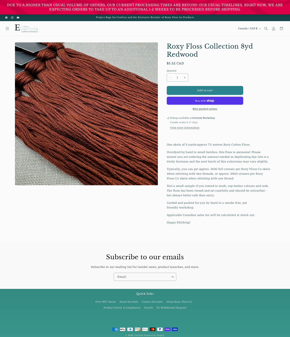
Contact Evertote (152, 302)
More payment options (205, 109)
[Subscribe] (172, 277)
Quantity (172, 71)
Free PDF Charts (105, 302)
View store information (184, 127)
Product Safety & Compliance (122, 307)
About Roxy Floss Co (179, 302)
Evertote (138, 335)
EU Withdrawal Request (171, 307)
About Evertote (128, 302)
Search (148, 307)
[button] (7, 28)
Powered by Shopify (154, 335)
